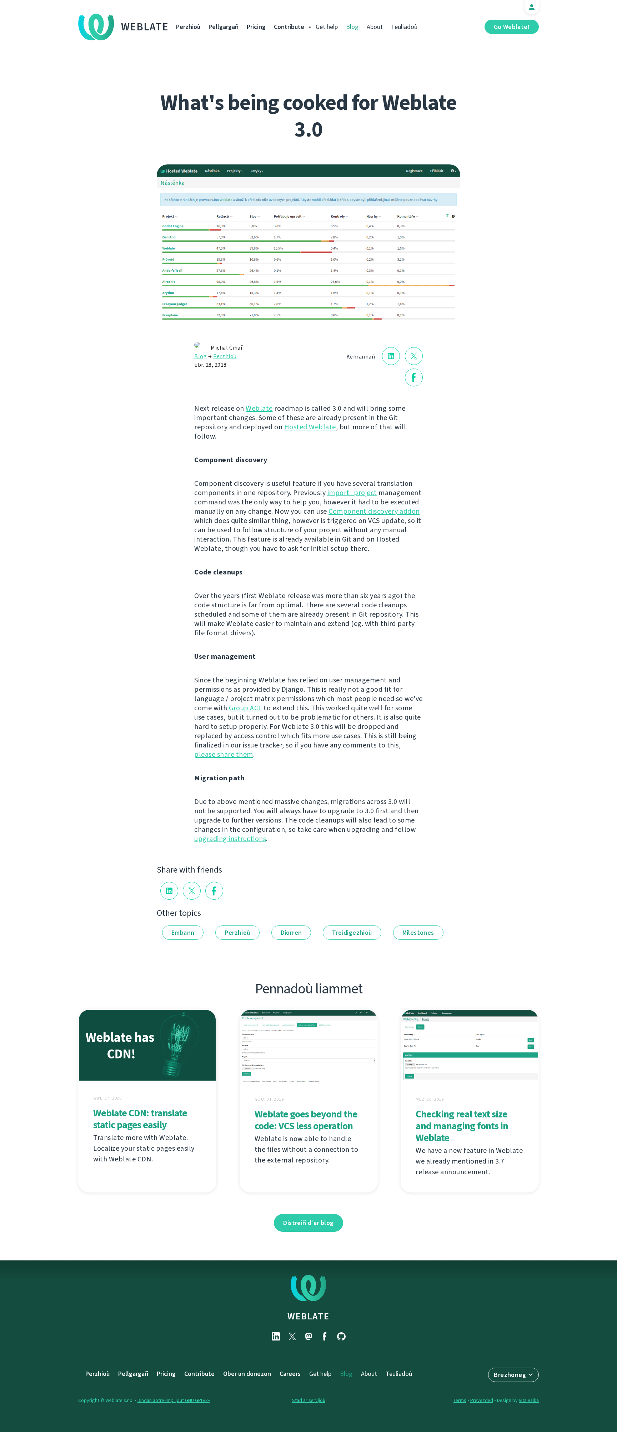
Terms (459, 1400)
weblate (308, 1316)
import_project (352, 493)
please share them (223, 754)
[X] (292, 1336)
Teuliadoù (404, 27)
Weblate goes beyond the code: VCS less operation (306, 1119)
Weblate (145, 27)
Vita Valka (529, 1400)
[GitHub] (341, 1336)
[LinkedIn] (275, 1336)
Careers (290, 1373)
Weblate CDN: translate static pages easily (140, 1118)
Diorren (291, 932)
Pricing (256, 27)
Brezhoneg (510, 1375)
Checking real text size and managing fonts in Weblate (462, 1125)
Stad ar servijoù (308, 1400)
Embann (182, 932)
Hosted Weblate (310, 427)
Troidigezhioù (352, 932)
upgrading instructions (230, 839)
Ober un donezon (247, 1373)
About (375, 27)
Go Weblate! (512, 27)
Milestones (418, 932)
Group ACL (245, 708)
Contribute (289, 27)
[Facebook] (325, 1336)
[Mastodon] (308, 1336)
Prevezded (481, 1400)
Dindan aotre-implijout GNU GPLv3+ (173, 1400)
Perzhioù (188, 27)
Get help (327, 27)
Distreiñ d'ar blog (308, 1223)
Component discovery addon (374, 511)
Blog (352, 27)
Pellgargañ (224, 27)
